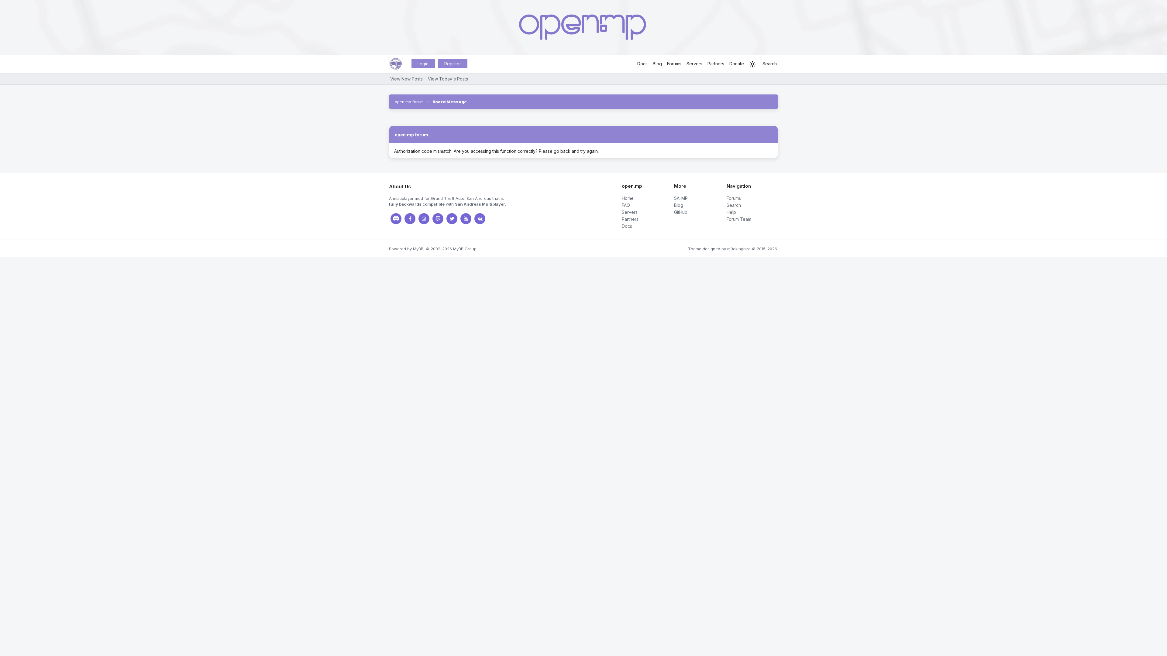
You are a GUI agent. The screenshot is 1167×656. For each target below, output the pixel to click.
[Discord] (396, 218)
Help (731, 212)
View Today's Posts (448, 78)
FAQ (626, 205)
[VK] (480, 218)
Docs (642, 63)
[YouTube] (466, 218)
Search (770, 63)
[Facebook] (410, 218)
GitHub (680, 212)
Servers (694, 63)
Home (628, 198)
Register (452, 63)
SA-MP (681, 198)
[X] (452, 218)
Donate (736, 63)
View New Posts (406, 78)
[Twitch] (438, 218)
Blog (657, 63)
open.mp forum (409, 101)
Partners (715, 63)
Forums (674, 63)
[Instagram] (424, 218)
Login (423, 63)
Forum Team (739, 219)
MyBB (418, 248)
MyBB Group (465, 248)
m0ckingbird (739, 248)
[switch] (752, 64)
